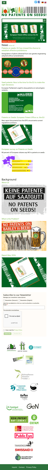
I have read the (13, 330)
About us (24, 197)
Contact (22, 467)
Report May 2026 (24, 33)
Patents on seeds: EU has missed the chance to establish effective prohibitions (21, 49)
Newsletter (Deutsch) (11, 300)
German (43, 2)
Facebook (39, 2)
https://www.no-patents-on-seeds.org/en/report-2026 (24, 270)
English (45, 2)
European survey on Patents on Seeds (17, 149)
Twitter (36, 2)
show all (11, 45)
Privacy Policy (18, 330)
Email (5, 305)
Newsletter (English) (26, 300)
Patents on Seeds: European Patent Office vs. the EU (23, 117)
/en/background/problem (24, 234)
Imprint (14, 467)
